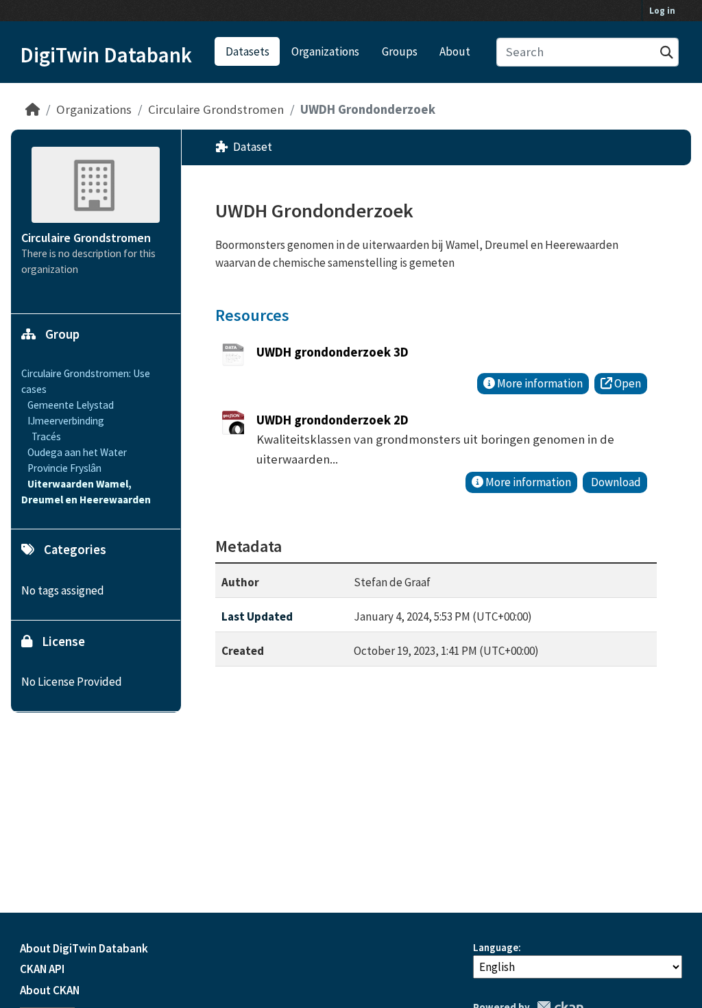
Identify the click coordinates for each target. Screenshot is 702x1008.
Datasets (247, 51)
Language (495, 947)
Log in (662, 10)
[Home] (32, 109)
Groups (399, 51)
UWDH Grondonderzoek (367, 109)
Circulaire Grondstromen (216, 109)
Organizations (325, 51)
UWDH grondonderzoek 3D (332, 352)
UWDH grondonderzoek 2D (332, 420)
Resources (252, 315)
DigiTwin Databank (106, 55)
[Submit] (667, 52)
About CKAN (50, 990)
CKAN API (42, 968)
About (454, 51)
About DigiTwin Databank (84, 948)
